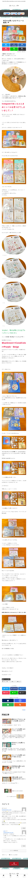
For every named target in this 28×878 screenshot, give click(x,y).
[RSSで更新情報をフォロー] (20, 704)
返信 (24, 828)
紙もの (19, 681)
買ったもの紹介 (6, 679)
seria (4, 681)
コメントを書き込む (14, 850)
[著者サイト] (8, 700)
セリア (14, 681)
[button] (25, 423)
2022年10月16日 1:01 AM (6, 809)
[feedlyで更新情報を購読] (8, 704)
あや (4, 831)
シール (9, 681)
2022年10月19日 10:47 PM (8, 832)
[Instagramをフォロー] (20, 700)
